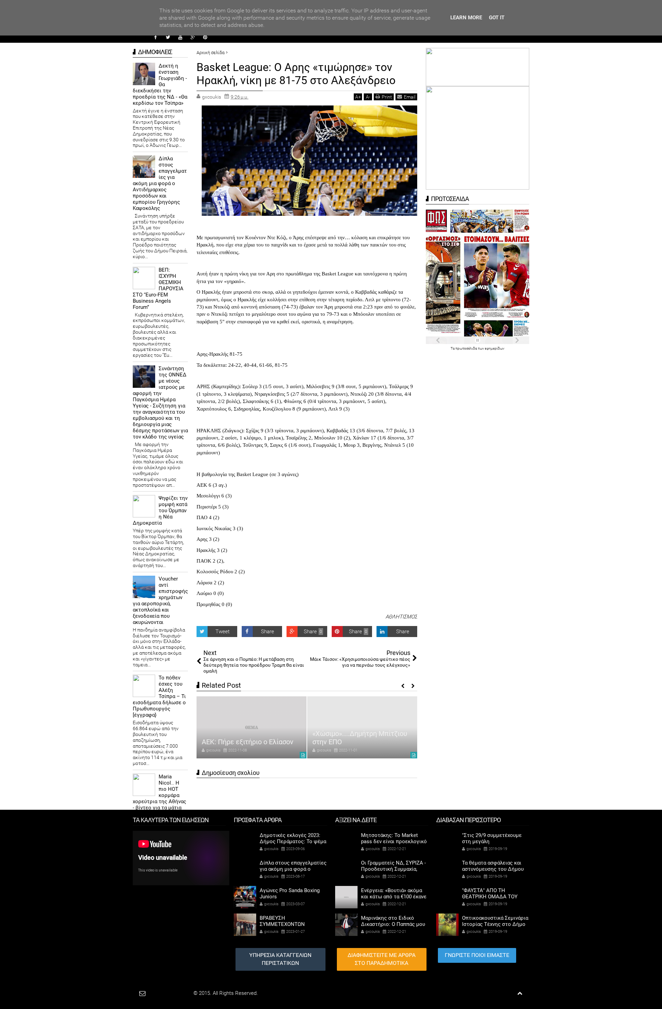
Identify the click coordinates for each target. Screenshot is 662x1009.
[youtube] (180, 37)
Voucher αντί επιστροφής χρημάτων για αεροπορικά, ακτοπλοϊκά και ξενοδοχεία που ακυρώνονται (160, 600)
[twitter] (167, 37)
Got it (496, 17)
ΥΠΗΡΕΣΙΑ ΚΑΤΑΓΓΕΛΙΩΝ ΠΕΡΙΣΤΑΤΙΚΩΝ (280, 959)
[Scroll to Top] (519, 993)
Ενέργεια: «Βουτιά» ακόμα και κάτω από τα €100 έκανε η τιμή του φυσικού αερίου (394, 896)
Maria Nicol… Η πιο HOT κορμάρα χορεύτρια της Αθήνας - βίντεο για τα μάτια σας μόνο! (159, 795)
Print (387, 97)
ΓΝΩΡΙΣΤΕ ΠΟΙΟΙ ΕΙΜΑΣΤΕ (477, 955)
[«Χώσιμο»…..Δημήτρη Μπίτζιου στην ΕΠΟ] (252, 727)
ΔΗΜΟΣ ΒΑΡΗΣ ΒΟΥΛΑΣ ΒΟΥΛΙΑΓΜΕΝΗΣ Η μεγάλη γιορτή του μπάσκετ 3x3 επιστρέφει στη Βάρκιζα (352, 729)
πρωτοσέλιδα (466, 348)
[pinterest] (205, 37)
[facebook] (155, 37)
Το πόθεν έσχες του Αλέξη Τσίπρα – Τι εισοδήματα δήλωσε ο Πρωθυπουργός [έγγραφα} (159, 696)
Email (409, 97)
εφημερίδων (494, 348)
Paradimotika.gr (174, 993)
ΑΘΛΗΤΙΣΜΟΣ (401, 617)
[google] (192, 37)
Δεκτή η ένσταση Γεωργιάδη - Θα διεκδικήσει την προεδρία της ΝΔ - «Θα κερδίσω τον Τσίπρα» (160, 84)
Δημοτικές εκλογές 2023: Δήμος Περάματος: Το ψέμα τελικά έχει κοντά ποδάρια (293, 841)
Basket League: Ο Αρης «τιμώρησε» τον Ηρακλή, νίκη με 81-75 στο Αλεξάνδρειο (296, 74)
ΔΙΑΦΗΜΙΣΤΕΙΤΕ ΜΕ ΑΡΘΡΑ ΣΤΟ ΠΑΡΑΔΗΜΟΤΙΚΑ (381, 959)
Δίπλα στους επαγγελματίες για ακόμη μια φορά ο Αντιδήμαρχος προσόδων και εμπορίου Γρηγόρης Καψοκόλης (160, 183)
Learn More (466, 17)
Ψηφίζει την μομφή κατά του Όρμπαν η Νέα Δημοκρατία (160, 510)
